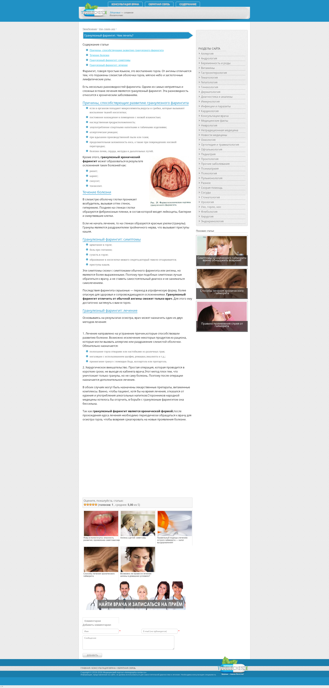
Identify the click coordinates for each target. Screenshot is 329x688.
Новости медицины (214, 135)
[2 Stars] (87, 504)
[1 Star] (85, 504)
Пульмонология (211, 178)
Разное (206, 183)
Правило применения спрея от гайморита (222, 325)
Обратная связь (159, 4)
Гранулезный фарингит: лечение (109, 65)
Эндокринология (212, 221)
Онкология (208, 140)
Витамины (208, 68)
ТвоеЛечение (90, 28)
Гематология (209, 77)
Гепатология (209, 82)
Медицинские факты (214, 121)
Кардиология (210, 111)
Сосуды (206, 192)
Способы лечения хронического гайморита (99, 575)
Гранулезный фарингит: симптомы (110, 60)
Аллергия (207, 53)
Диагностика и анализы (217, 97)
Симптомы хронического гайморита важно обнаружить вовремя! (222, 259)
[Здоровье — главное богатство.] (94, 16)
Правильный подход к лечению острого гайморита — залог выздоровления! (172, 540)
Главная (85, 668)
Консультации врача (215, 116)
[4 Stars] (93, 504)
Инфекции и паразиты (216, 106)
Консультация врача (125, 4)
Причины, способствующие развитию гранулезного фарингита (127, 50)
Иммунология (210, 101)
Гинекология (209, 87)
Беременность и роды (215, 63)
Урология (207, 202)
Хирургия (207, 216)
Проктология (209, 159)
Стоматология (210, 197)
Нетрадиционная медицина (219, 130)
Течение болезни (99, 55)
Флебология (209, 212)
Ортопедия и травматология (220, 144)
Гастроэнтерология (214, 73)
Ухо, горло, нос (107, 28)
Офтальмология (211, 149)
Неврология (209, 125)
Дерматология (210, 92)
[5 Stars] (96, 504)
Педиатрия (208, 154)
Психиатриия (210, 168)
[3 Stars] (90, 504)
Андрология (209, 58)
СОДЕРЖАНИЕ (187, 4)
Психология (209, 173)
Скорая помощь (211, 188)
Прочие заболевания (215, 164)
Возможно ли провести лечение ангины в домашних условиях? (135, 575)
